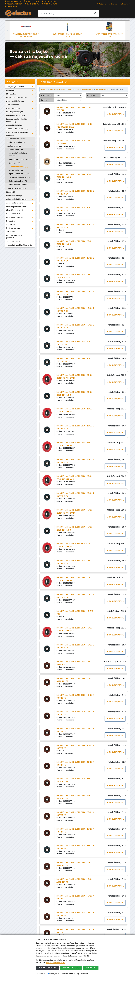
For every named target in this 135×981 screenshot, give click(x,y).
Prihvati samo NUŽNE (47, 968)
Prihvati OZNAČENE (71, 968)
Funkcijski (53, 973)
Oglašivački (81, 973)
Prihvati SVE (91, 968)
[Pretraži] (95, 13)
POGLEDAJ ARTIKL (116, 114)
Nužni (41, 973)
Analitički (67, 973)
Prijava (125, 4)
